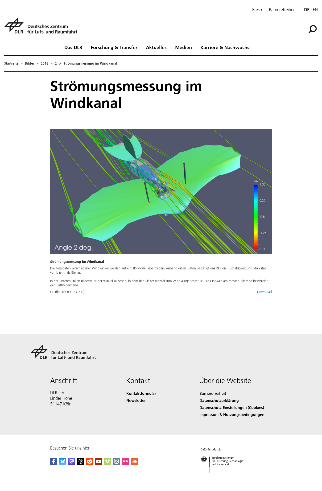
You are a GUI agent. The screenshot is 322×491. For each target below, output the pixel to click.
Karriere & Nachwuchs (224, 47)
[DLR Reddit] (89, 463)
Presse (257, 9)
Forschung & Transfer (114, 47)
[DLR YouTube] (98, 463)
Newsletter (136, 400)
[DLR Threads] (80, 463)
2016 (44, 63)
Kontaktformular (141, 393)
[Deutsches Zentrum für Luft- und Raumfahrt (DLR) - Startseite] (42, 28)
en (315, 9)
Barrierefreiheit (282, 9)
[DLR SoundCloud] (134, 463)
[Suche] (313, 28)
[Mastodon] (71, 463)
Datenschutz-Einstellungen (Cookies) (231, 407)
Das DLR (73, 47)
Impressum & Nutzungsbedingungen (231, 414)
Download (264, 292)
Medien (183, 47)
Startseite (11, 63)
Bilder (29, 63)
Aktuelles (156, 47)
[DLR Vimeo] (107, 463)
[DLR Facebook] (53, 463)
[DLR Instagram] (116, 463)
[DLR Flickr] (125, 463)
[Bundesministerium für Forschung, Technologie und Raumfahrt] (226, 477)
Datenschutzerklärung (219, 400)
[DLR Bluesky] (62, 463)
